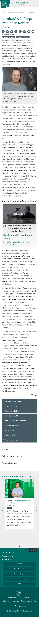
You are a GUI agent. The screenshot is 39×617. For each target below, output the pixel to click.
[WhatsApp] (20, 31)
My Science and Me (12, 416)
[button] (35, 89)
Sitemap (6, 601)
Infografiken (9, 430)
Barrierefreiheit (20, 606)
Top (34, 550)
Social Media (8, 556)
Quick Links (7, 552)
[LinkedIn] (7, 31)
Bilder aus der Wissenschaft (15, 421)
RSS (19, 584)
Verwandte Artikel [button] (10, 463)
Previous (2, 509)
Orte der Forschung (12, 426)
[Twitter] (15, 31)
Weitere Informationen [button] (12, 456)
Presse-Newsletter (12, 440)
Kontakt (19, 564)
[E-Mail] (28, 31)
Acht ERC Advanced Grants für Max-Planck (18, 502)
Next (36, 509)
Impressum (15, 601)
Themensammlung (19, 579)
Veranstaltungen (11, 406)
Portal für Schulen (12, 411)
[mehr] (20, 99)
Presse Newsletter (19, 569)
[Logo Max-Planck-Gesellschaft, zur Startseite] (16, 4)
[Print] (33, 31)
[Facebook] (3, 31)
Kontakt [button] (5, 449)
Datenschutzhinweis (28, 601)
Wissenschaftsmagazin (13, 401)
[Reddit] (11, 31)
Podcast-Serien (11, 435)
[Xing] (24, 31)
